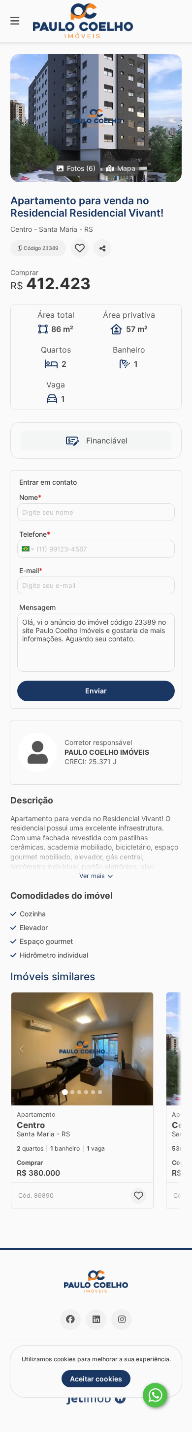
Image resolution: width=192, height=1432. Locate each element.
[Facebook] (70, 1319)
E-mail (30, 570)
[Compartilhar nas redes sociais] (102, 248)
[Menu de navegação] (14, 21)
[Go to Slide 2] (72, 1092)
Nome (30, 497)
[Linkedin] (96, 1319)
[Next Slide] (173, 118)
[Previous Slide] (18, 118)
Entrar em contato (48, 482)
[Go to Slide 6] (100, 1092)
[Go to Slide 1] (65, 1092)
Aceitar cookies (96, 1379)
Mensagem (37, 607)
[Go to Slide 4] (86, 1092)
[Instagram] (121, 1319)
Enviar (96, 691)
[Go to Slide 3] (79, 1092)
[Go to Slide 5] (93, 1092)
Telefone (34, 534)
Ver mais (92, 876)
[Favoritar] (80, 248)
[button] (96, 118)
